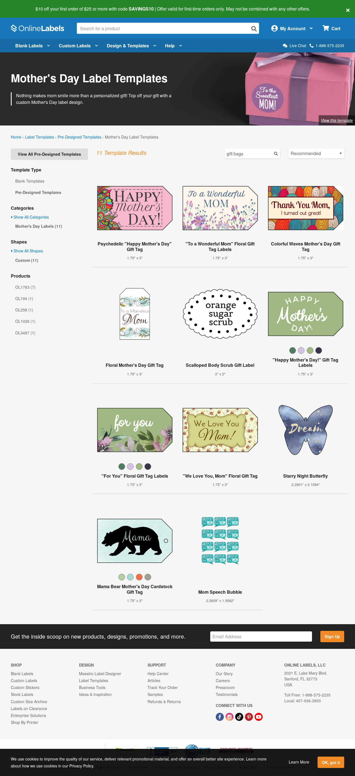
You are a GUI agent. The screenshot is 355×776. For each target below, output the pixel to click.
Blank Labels (29, 45)
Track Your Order (163, 687)
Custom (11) (26, 260)
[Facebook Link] (220, 716)
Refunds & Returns (164, 701)
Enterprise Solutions (28, 715)
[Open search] (254, 29)
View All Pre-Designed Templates (49, 154)
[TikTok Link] (239, 716)
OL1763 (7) (25, 287)
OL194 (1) (24, 298)
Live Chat (298, 45)
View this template (337, 120)
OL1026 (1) (25, 321)
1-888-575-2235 (330, 45)
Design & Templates (128, 45)
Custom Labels (75, 45)
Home (16, 137)
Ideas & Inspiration (95, 694)
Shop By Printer (24, 722)
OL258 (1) (24, 310)
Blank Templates (29, 181)
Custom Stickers (25, 687)
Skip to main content (20, 5)
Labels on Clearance (29, 708)
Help (170, 45)
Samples (155, 694)
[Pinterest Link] (249, 716)
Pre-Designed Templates (79, 137)
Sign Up (332, 636)
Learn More (299, 762)
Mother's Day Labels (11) (38, 226)
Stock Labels (22, 694)
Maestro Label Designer (100, 673)
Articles (154, 680)
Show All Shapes (27, 250)
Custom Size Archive (29, 701)
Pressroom (225, 687)
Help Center (158, 673)
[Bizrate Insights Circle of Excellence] (208, 744)
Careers (223, 680)
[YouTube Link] (259, 716)
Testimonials (227, 694)
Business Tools (92, 687)
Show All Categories (30, 217)
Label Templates (39, 137)
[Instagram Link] (230, 716)
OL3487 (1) (25, 333)
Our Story (224, 673)
